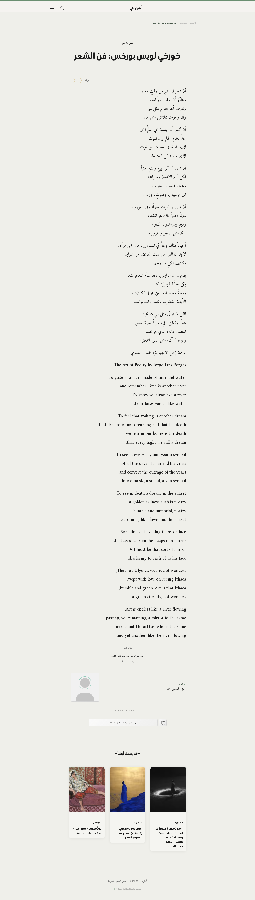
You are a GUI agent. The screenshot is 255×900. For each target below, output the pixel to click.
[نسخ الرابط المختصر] (163, 722)
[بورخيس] (85, 687)
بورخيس (178, 689)
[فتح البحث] (62, 8)
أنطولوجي (136, 8)
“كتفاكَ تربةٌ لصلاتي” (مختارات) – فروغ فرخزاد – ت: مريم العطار (127, 833)
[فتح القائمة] (52, 8)
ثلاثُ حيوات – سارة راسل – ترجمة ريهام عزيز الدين (87, 831)
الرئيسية (193, 23)
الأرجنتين (120, 662)
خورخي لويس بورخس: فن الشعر (127, 656)
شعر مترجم (183, 23)
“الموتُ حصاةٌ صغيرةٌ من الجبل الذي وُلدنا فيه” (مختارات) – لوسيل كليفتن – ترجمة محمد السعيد (169, 837)
